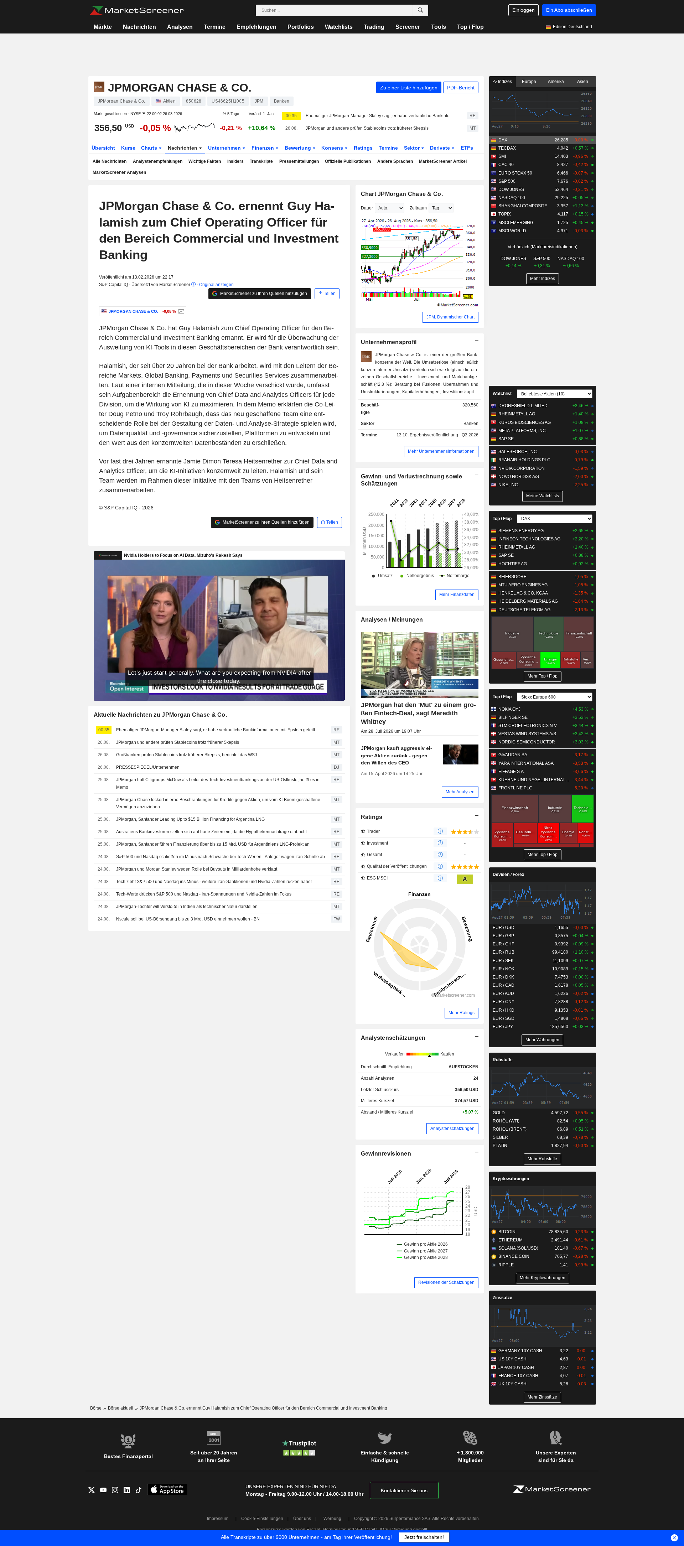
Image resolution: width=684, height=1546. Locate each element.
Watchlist (502, 393)
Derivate (440, 148)
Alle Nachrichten (109, 161)
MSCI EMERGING (515, 222)
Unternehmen (225, 148)
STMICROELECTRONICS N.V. (528, 725)
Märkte (103, 27)
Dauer (367, 208)
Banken (470, 423)
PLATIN (500, 1145)
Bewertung (298, 148)
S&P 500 (506, 181)
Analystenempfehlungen (157, 161)
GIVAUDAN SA (512, 754)
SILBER (500, 1137)
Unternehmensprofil (389, 342)
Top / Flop (470, 27)
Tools (438, 27)
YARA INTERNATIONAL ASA (526, 763)
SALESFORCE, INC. (518, 451)
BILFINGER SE (513, 717)
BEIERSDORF (512, 576)
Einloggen (523, 10)
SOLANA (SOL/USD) (518, 1248)
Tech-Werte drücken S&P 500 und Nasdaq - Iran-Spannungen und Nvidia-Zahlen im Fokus (203, 894)
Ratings (363, 148)
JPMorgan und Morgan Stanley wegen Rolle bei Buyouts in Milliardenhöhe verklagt (196, 869)
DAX (502, 140)
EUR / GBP (503, 935)
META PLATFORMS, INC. (522, 430)
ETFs (467, 148)
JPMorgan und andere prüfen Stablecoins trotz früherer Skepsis (367, 128)
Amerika (556, 81)
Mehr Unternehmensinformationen (441, 451)
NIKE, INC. (508, 484)
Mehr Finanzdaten (457, 594)
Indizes (504, 81)
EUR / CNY (503, 1001)
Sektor (412, 148)
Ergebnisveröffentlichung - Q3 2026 (444, 434)
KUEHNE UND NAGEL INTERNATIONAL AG (534, 779)
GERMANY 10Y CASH (520, 1350)
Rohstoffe (503, 1059)
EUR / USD (503, 927)
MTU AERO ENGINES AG (523, 584)
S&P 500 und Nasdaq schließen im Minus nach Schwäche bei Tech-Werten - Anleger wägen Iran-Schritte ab (220, 856)
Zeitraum (418, 208)
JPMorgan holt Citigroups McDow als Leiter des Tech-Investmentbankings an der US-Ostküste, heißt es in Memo (218, 783)
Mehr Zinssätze (542, 1397)
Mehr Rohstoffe (542, 1158)
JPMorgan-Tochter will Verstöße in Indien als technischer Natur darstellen (187, 906)
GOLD (499, 1112)
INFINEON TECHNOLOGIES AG (529, 538)
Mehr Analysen (460, 791)
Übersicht (103, 148)
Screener (407, 27)
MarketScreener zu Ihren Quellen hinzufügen (263, 293)
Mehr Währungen (542, 1039)
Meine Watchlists (542, 495)
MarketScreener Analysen (119, 172)
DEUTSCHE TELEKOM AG (524, 609)
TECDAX (507, 148)
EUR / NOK (503, 968)
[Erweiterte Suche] (420, 10)
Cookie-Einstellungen (262, 1518)
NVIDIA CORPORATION (521, 468)
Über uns (302, 1518)
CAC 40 (506, 164)
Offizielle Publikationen (348, 161)
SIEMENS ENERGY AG (521, 530)
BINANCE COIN (513, 1256)
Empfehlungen (256, 27)
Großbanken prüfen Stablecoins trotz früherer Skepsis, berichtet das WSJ (186, 754)
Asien (582, 81)
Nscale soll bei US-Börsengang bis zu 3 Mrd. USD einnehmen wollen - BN (188, 919)
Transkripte (261, 161)
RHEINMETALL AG (516, 413)
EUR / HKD (503, 1010)
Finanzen (263, 148)
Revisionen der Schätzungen (446, 1282)
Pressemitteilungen (299, 161)
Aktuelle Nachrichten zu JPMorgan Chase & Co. (160, 715)
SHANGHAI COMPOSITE (522, 205)
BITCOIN (506, 1231)
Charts (150, 148)
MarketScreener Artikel (443, 161)
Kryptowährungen (511, 1178)
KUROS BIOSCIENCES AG (524, 422)
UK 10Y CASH (512, 1383)
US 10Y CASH (512, 1358)
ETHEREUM (510, 1240)
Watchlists (339, 27)
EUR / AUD (503, 993)
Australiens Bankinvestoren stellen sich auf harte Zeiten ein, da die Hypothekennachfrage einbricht (211, 831)
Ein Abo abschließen (569, 10)
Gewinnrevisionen (386, 1154)
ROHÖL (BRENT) (510, 1129)
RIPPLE (506, 1264)
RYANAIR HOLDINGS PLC (524, 459)
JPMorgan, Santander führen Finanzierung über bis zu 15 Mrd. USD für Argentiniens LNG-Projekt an (213, 844)
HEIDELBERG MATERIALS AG (528, 601)
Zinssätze (502, 1297)
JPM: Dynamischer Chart (450, 317)
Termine (215, 27)
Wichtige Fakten (204, 161)
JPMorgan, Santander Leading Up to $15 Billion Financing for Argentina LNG (190, 819)
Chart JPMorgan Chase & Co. (402, 194)
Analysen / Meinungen (392, 620)
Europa (529, 81)
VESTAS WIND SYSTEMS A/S (527, 733)
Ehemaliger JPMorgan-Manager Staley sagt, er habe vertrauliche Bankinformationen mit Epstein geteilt (380, 115)
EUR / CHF (503, 943)
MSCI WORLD (512, 230)
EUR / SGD (503, 1018)
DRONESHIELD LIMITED (523, 405)
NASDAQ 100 (511, 197)
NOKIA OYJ (509, 709)
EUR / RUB (503, 952)
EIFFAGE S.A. (511, 771)
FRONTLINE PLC (515, 787)
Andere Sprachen (395, 161)
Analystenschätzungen (393, 1038)
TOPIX (504, 214)
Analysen (180, 27)
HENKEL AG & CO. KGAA (523, 593)
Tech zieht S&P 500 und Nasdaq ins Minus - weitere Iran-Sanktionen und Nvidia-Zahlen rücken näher (214, 881)
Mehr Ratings (462, 1012)
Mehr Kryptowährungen (542, 1277)
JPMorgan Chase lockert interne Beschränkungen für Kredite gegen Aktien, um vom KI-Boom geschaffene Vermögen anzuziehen (218, 803)
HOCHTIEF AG (512, 563)
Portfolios (300, 27)
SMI (502, 156)
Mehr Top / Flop (543, 676)
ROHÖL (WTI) (506, 1121)
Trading (374, 27)
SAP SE (506, 438)
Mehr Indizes (542, 278)
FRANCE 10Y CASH (518, 1375)
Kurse (128, 148)
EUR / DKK (503, 977)
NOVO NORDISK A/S (518, 476)
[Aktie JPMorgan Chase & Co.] (180, 311)
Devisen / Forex (508, 874)
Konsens (332, 148)
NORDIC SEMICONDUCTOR (526, 742)
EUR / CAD (503, 985)
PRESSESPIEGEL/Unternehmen (148, 767)
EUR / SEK (503, 960)
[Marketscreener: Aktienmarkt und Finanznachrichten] (136, 10)
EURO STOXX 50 (515, 173)
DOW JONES (511, 189)
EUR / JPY (503, 1026)
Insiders (235, 161)
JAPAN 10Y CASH (516, 1367)
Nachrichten (139, 27)
